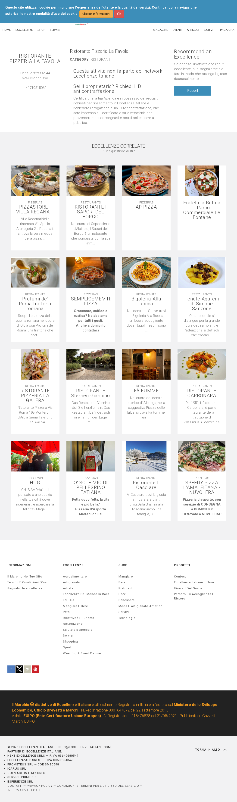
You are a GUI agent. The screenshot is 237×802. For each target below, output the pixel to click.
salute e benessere (78, 629)
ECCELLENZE (24, 29)
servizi (68, 635)
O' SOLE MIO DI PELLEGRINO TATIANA (91, 487)
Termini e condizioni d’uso (28, 582)
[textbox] (90, 321)
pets (66, 612)
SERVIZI (55, 29)
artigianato (71, 582)
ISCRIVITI (209, 29)
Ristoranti (126, 588)
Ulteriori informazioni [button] (96, 14)
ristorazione (73, 623)
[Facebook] (39, 92)
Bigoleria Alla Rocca (146, 301)
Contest (180, 576)
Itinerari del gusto (188, 588)
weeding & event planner (82, 653)
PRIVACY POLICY (40, 785)
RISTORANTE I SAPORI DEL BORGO (91, 212)
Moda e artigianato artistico (140, 606)
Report (192, 90)
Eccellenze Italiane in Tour (194, 582)
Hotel (122, 594)
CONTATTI (14, 785)
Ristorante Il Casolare (146, 485)
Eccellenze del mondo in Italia (86, 594)
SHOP (41, 29)
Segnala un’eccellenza (24, 588)
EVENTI (177, 29)
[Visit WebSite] (35, 92)
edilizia (68, 600)
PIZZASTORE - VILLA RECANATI (35, 209)
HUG (35, 482)
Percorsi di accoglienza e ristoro (194, 596)
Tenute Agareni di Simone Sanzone (202, 303)
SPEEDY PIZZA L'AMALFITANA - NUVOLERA (202, 487)
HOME (7, 29)
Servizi (123, 612)
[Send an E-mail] (30, 92)
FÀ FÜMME (146, 390)
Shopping (70, 641)
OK (119, 14)
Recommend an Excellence (193, 54)
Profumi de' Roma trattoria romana (35, 303)
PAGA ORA (227, 29)
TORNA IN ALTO (208, 749)
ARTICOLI (193, 29)
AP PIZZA (146, 207)
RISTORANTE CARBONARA (201, 393)
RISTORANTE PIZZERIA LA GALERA (35, 395)
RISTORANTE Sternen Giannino (90, 393)
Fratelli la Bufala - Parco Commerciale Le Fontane (202, 210)
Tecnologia (127, 618)
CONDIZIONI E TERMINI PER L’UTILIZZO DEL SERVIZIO (98, 785)
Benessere (126, 600)
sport (67, 647)
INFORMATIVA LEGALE (24, 790)
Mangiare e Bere (75, 606)
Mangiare (125, 576)
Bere (121, 582)
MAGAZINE (160, 29)
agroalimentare (75, 576)
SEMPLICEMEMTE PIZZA (90, 301)
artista (68, 588)
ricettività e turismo (78, 618)
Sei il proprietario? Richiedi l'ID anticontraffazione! (107, 89)
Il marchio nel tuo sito (24, 576)
